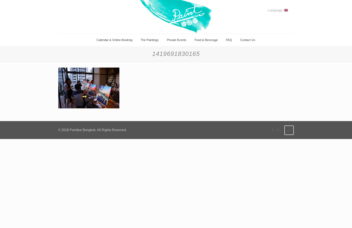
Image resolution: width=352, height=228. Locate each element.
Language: (276, 10)
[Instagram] (278, 130)
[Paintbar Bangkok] (176, 17)
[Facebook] (273, 130)
